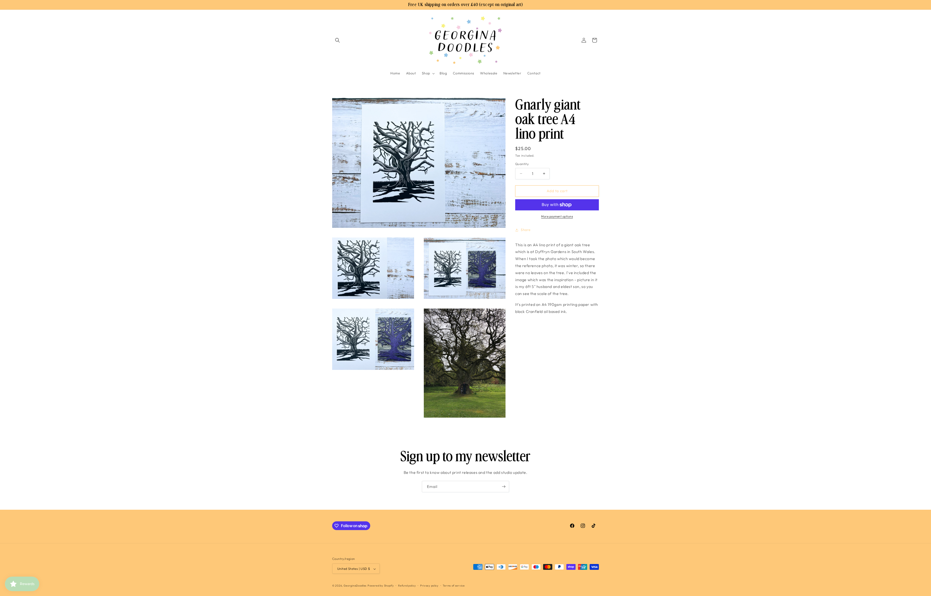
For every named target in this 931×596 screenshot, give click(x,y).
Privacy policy (429, 585)
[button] (337, 40)
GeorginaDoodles (355, 586)
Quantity (522, 164)
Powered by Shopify (381, 586)
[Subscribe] (503, 486)
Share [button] (526, 230)
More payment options (557, 216)
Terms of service (454, 585)
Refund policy (407, 585)
